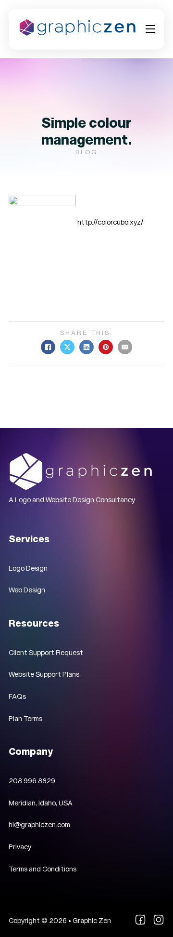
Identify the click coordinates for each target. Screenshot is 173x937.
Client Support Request (46, 652)
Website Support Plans (44, 674)
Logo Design (28, 568)
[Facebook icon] (140, 923)
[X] (67, 347)
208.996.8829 (32, 780)
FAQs (17, 696)
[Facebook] (48, 347)
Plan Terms (25, 718)
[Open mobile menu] (150, 29)
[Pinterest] (106, 347)
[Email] (125, 347)
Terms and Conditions (42, 869)
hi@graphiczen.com (39, 824)
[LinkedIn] (86, 347)
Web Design (27, 590)
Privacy (20, 847)
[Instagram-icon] (158, 923)
